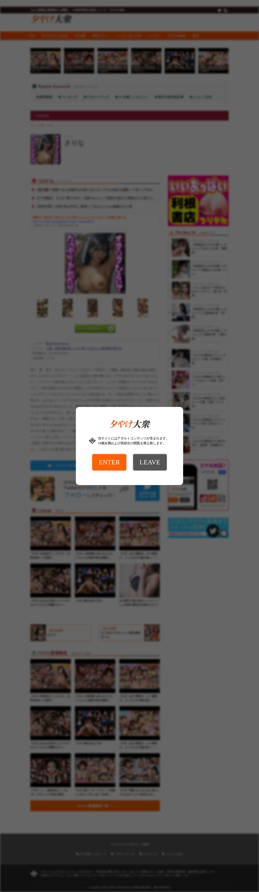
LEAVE (150, 462)
